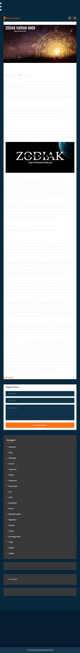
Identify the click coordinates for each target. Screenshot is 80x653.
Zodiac (11, 548)
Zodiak (67, 344)
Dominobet (13, 579)
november (13, 503)
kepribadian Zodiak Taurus (16, 100)
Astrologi (12, 458)
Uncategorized (14, 537)
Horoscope (13, 486)
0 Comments (26, 76)
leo (10, 492)
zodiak (11, 553)
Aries (11, 452)
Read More (8, 378)
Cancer (11, 464)
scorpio (12, 525)
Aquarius (12, 447)
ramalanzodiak (15, 514)
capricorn (12, 469)
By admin (12, 76)
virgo (11, 542)
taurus (11, 531)
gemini (11, 475)
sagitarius (13, 520)
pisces (11, 509)
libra (10, 497)
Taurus (68, 131)
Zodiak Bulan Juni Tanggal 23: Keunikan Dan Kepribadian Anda (31, 230)
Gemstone (13, 480)
